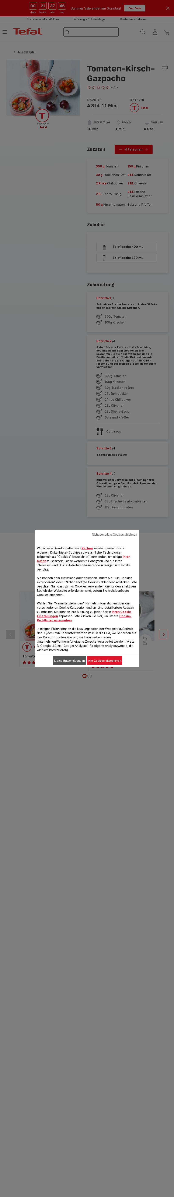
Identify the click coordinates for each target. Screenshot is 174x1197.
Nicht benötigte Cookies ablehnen (114, 534)
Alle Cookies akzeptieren (104, 660)
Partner (87, 548)
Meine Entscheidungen (69, 660)
